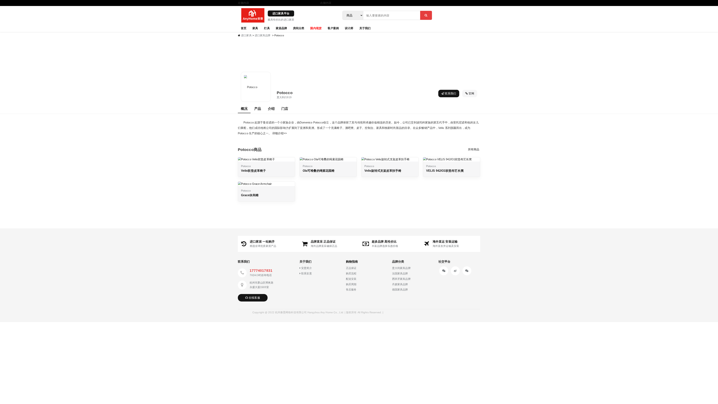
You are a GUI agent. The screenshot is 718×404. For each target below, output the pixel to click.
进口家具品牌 (263, 35)
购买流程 (351, 273)
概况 (244, 109)
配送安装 (351, 278)
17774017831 (261, 271)
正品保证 (351, 268)
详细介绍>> (279, 133)
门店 (284, 109)
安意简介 (306, 268)
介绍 (271, 109)
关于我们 (365, 28)
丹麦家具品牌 (400, 284)
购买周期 (351, 284)
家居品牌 (281, 28)
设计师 (349, 28)
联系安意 (306, 273)
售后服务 (351, 289)
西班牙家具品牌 (401, 278)
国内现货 (315, 28)
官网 (471, 93)
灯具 (267, 28)
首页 (243, 28)
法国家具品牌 (400, 273)
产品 (257, 109)
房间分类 (298, 28)
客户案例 (333, 28)
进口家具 (246, 35)
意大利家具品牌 (401, 268)
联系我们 (450, 93)
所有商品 (473, 149)
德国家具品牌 (400, 289)
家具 (255, 28)
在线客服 (254, 297)
